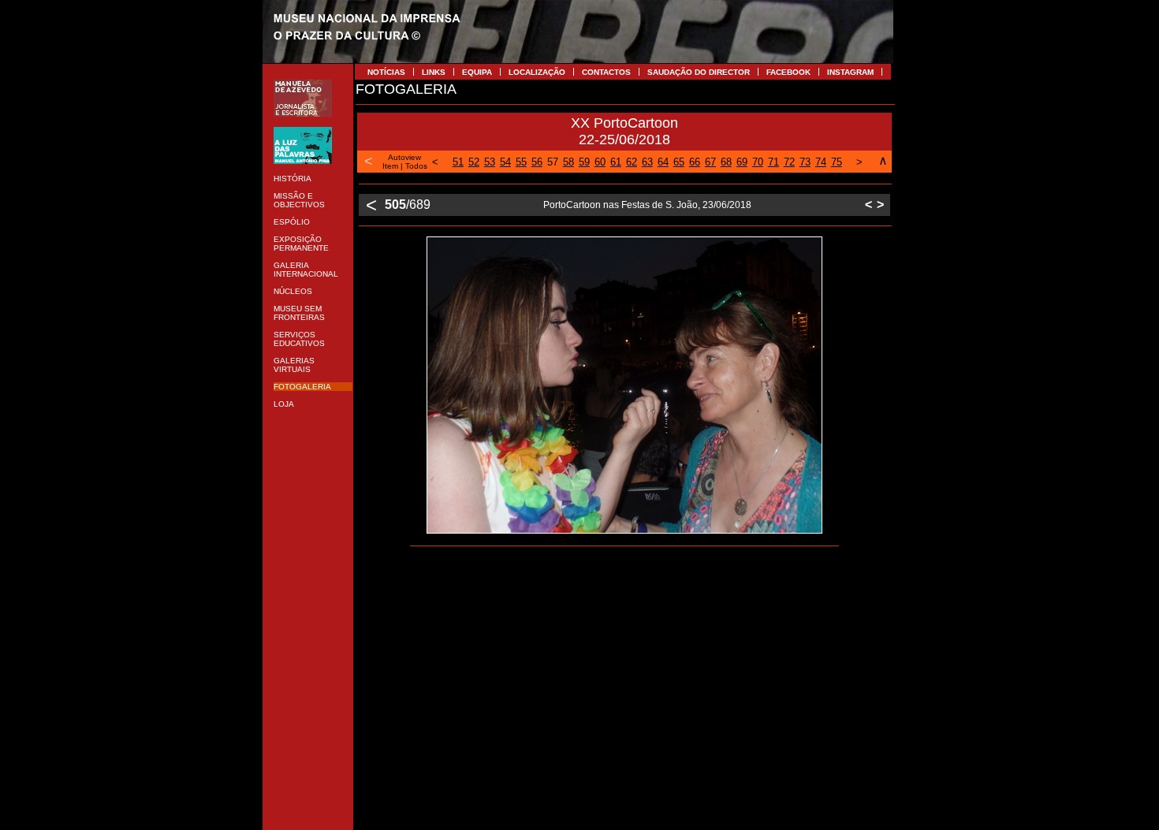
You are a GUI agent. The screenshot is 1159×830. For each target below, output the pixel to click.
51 (458, 162)
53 (489, 162)
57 (552, 162)
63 (647, 162)
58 (568, 162)
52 (473, 162)
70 (757, 162)
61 (615, 162)
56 (536, 162)
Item (390, 166)
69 (741, 162)
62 (631, 162)
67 (710, 162)
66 (694, 162)
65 (678, 162)
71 (773, 162)
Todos (416, 166)
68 (726, 162)
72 (789, 162)
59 (584, 162)
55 (521, 162)
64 (663, 162)
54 (505, 162)
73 (805, 162)
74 (820, 162)
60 (600, 162)
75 (836, 162)
